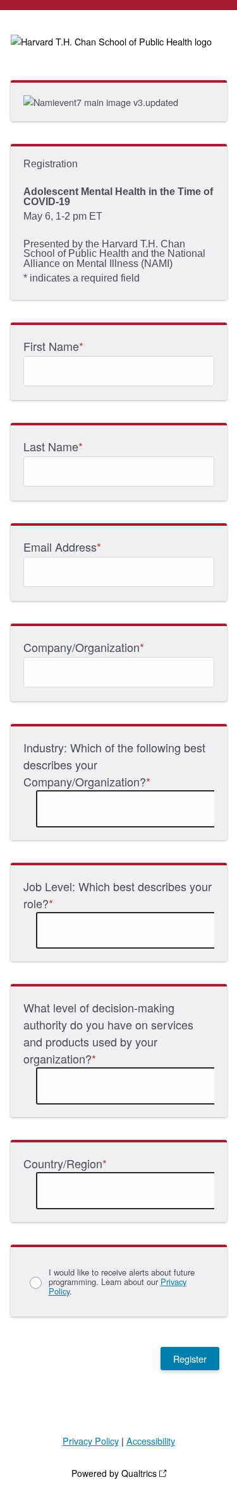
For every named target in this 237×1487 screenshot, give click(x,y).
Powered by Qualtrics (114, 1473)
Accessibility (150, 1440)
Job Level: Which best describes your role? (117, 894)
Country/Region (65, 1163)
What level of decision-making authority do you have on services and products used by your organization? (108, 1033)
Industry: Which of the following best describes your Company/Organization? (114, 764)
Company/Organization (83, 647)
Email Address (62, 546)
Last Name (53, 446)
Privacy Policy (91, 1440)
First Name (53, 346)
